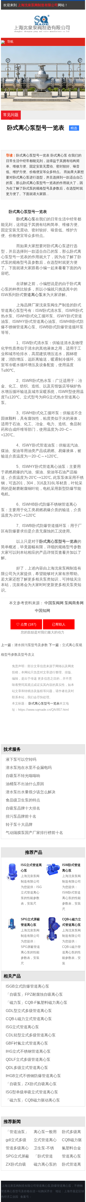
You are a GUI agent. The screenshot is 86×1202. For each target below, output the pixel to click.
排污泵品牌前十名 (21, 816)
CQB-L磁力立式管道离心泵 (29, 1019)
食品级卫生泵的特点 (23, 800)
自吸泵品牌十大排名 (23, 808)
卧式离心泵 (25, 219)
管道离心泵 (33, 295)
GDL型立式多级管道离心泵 (29, 1011)
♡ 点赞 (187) (26, 624)
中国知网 (42, 611)
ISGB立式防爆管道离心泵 (27, 986)
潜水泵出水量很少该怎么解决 (30, 792)
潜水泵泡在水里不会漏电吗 (29, 768)
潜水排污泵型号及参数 (31, 645)
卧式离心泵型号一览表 (43, 703)
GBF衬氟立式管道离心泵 (27, 1043)
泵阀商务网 (74, 603)
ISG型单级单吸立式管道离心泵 (32, 1092)
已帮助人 (58, 624)
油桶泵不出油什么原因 (25, 784)
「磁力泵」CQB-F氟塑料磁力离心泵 (36, 1003)
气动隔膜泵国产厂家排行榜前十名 (34, 833)
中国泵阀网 (54, 603)
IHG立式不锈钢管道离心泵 (28, 1051)
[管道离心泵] (37, 23)
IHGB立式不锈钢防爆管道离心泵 (33, 1076)
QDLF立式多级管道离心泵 (28, 1059)
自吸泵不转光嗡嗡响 (23, 776)
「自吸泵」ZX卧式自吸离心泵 (31, 1084)
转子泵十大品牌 (19, 824)
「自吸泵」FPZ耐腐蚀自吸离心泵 (34, 994)
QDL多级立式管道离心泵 (27, 1068)
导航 (10, 41)
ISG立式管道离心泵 (22, 1027)
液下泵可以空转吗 (21, 759)
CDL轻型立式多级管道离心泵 (31, 1035)
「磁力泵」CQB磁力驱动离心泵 (33, 1100)
